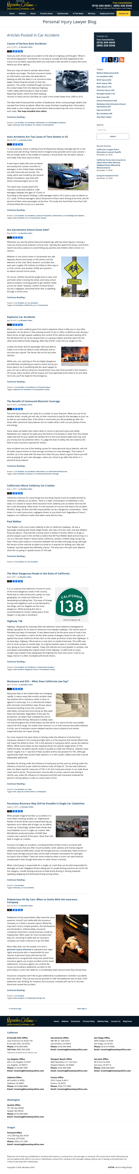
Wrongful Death (106, 93)
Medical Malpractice (107, 73)
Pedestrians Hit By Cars (36, 998)
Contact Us (123, 13)
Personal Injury (44, 387)
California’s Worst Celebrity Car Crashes (31, 485)
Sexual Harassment (107, 100)
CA (34, 125)
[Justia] (115, 59)
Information (40, 123)
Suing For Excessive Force (107, 175)
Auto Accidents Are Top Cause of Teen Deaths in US (37, 136)
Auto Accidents (26, 125)
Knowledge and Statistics (75, 216)
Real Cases (103, 97)
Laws (30, 789)
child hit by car (29, 305)
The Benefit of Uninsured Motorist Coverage (33, 401)
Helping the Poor (107, 13)
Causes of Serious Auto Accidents (26, 43)
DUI (14, 792)
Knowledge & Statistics (57, 123)
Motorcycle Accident (46, 667)
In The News (78, 13)
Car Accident (19, 123)
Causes (38, 125)
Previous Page (16, 1009)
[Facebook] (104, 59)
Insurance (29, 474)
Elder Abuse (104, 87)
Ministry (91, 13)
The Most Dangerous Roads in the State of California (38, 573)
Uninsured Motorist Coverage (47, 474)
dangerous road (30, 669)
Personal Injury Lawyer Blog (22, 5)
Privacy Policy (89, 1021)
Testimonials (62, 13)
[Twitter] (110, 59)
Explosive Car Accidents (21, 316)
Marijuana (42, 792)
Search (113, 136)
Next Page (81, 1009)
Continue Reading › (16, 117)
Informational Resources (58, 471)
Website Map (102, 1021)
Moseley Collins (28, 1167)
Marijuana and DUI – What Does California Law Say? (37, 681)
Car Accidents (30, 123)
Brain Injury (104, 83)
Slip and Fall (104, 110)
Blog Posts (127, 1021)
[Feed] (121, 59)
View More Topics (104, 117)
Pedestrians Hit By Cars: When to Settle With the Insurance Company (42, 901)
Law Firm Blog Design (120, 1167)
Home (11, 13)
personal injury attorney (19, 949)
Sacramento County (38, 218)
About (33, 13)
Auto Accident (18, 669)
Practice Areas (46, 13)
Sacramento (49, 125)
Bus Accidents (104, 113)
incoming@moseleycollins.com (72, 1049)
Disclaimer (75, 1021)
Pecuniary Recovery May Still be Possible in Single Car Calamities (45, 803)
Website (22, 13)
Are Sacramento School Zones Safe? (28, 229)
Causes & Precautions (44, 216)
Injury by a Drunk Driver (26, 792)
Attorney (16, 125)
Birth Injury (104, 80)
